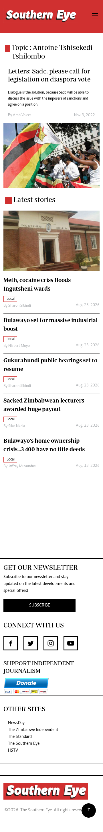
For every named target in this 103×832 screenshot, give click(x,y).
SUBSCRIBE (39, 605)
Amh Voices (22, 115)
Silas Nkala (16, 426)
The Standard (20, 736)
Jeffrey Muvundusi (22, 466)
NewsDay (16, 723)
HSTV (13, 750)
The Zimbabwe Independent (33, 730)
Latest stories (34, 199)
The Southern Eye (23, 743)
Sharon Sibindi (19, 306)
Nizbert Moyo (19, 346)
